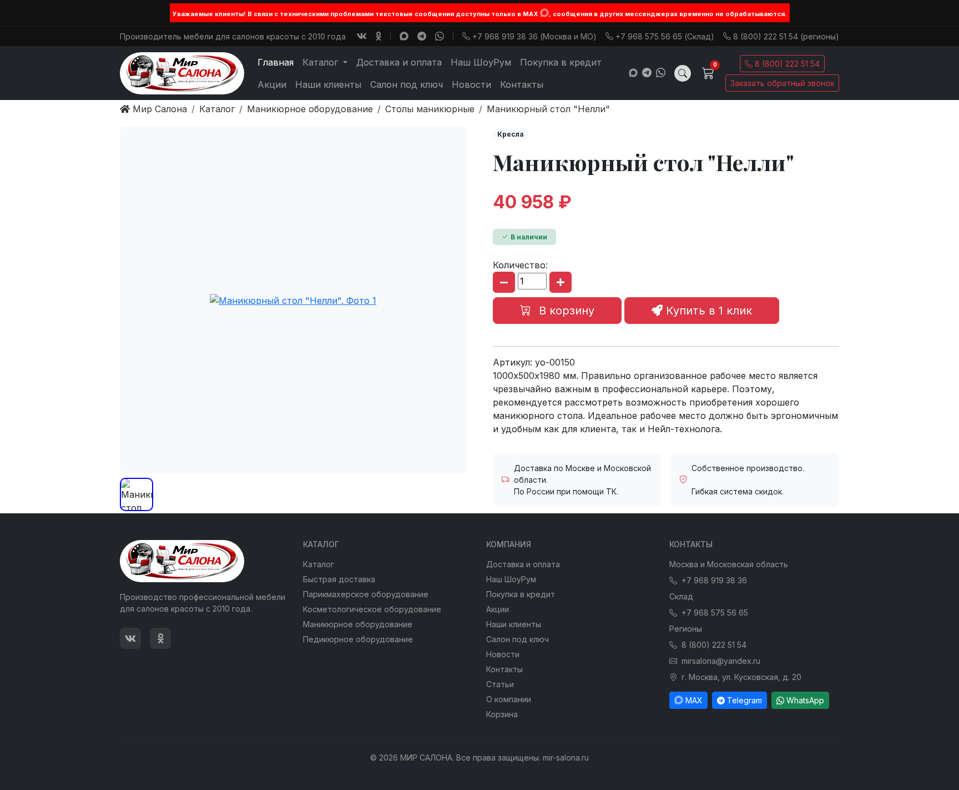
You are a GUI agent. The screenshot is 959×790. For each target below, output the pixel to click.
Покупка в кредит (561, 62)
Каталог (318, 564)
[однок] (378, 36)
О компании (508, 699)
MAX (694, 700)
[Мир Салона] (182, 73)
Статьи (500, 684)
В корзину (565, 310)
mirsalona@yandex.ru (721, 661)
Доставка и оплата (399, 62)
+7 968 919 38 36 (714, 580)
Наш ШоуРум (481, 62)
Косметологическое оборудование (372, 609)
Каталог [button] (321, 62)
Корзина (502, 714)
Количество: (520, 265)
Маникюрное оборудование (357, 624)
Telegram (744, 700)
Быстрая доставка (339, 579)
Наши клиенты (328, 84)
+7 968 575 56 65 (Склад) (664, 36)
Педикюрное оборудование (358, 639)
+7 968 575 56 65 (715, 612)
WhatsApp (805, 700)
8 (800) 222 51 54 (787, 63)
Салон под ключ (406, 84)
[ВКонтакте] (362, 36)
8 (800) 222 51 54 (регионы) (786, 36)
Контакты (521, 84)
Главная (276, 62)
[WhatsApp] (439, 36)
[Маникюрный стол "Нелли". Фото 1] (293, 300)
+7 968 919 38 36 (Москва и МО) (534, 36)
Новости (471, 84)
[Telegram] (421, 36)
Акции (272, 84)
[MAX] (544, 12)
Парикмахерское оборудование (365, 594)
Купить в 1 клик (707, 310)
